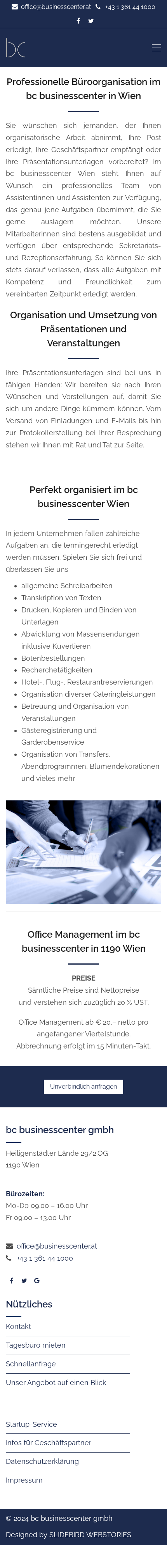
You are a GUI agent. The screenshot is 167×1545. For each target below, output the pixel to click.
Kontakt (18, 1326)
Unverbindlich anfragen (83, 1086)
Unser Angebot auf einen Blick (56, 1382)
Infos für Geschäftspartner (48, 1443)
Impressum (24, 1480)
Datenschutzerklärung (42, 1461)
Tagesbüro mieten (36, 1345)
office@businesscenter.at (56, 7)
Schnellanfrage (31, 1364)
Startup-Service (31, 1424)
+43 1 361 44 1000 (45, 1258)
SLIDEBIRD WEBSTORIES (90, 1535)
